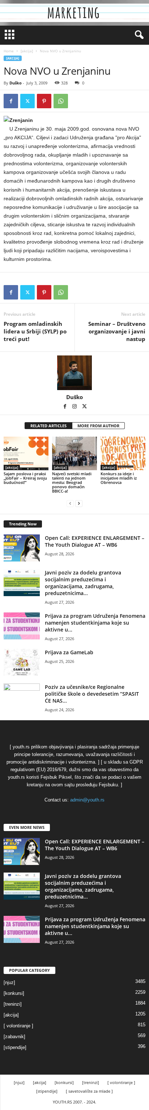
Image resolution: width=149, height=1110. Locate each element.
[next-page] (78, 503)
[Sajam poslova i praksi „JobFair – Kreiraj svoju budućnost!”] (26, 453)
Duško (15, 83)
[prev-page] (70, 503)
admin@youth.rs (87, 800)
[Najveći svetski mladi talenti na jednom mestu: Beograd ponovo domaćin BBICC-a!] (74, 453)
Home (9, 50)
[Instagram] (75, 407)
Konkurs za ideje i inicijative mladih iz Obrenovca (119, 478)
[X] (27, 101)
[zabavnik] (14, 1036)
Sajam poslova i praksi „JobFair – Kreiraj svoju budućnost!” (25, 478)
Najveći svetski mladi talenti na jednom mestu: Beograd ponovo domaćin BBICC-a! (71, 482)
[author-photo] (74, 372)
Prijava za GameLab (69, 652)
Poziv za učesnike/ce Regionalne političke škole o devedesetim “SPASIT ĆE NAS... (92, 693)
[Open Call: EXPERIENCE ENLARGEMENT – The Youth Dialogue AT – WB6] (22, 547)
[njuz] (9, 982)
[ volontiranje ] (18, 1025)
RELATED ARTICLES (48, 425)
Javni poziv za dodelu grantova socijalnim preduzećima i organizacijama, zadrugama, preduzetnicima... (83, 582)
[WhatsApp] (61, 101)
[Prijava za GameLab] (22, 662)
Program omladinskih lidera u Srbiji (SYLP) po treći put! (35, 331)
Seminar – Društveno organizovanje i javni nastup (116, 331)
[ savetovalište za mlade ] (89, 1091)
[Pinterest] (44, 101)
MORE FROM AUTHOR (98, 425)
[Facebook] (11, 101)
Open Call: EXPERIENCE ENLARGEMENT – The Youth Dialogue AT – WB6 (94, 541)
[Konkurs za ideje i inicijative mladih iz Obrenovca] (123, 453)
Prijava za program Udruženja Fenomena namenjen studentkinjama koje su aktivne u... (95, 622)
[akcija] (27, 50)
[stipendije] (15, 1047)
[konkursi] (14, 993)
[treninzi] (13, 1004)
